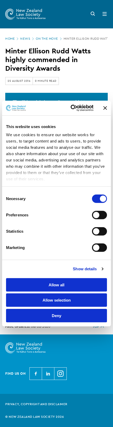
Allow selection (57, 300)
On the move (47, 39)
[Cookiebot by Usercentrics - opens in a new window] (71, 108)
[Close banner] (105, 108)
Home (10, 39)
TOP (96, 326)
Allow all (56, 284)
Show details (85, 269)
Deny (56, 315)
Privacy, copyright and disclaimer (36, 404)
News (25, 39)
